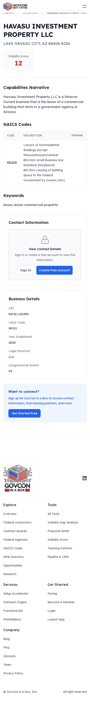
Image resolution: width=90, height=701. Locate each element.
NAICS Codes (13, 548)
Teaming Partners (60, 548)
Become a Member (61, 602)
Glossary (9, 656)
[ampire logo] (15, 6)
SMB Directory (13, 557)
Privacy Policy (13, 673)
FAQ (6, 647)
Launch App (56, 619)
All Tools (53, 514)
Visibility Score (58, 540)
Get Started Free (24, 413)
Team (7, 665)
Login (51, 611)
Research (10, 574)
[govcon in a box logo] (17, 478)
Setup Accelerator (15, 593)
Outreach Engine (15, 602)
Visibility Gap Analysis (63, 522)
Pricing (52, 593)
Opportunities (12, 565)
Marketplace (12, 619)
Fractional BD (13, 611)
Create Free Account (54, 270)
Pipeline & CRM (58, 557)
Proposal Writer (58, 531)
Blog (6, 639)
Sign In (25, 270)
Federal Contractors (17, 522)
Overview (10, 514)
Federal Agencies (15, 540)
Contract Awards (15, 531)
